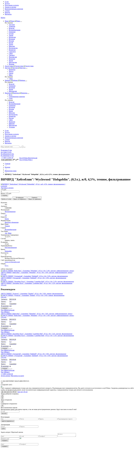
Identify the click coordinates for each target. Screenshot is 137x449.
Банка (7, 219)
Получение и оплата (12, 5)
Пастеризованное (11, 247)
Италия (11, 41)
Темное (7, 226)
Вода (10, 95)
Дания (11, 35)
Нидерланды (13, 48)
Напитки (8, 93)
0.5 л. (6, 265)
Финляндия (13, 57)
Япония (11, 64)
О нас (7, 1)
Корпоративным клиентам (14, 9)
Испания (12, 39)
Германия (12, 32)
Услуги (7, 3)
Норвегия (12, 50)
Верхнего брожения (11, 222)
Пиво (7, 21)
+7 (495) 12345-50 (7, 158)
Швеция (11, 123)
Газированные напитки (17, 96)
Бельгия (11, 28)
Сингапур (12, 51)
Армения (12, 26)
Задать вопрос (5, 376)
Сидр (10, 98)
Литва (11, 44)
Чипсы (11, 71)
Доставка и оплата (7, 188)
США (11, 53)
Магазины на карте (17, 376)
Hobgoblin (8, 251)
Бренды (7, 12)
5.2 (6, 215)
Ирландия (12, 37)
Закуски (8, 68)
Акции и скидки (10, 7)
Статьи (7, 10)
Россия (11, 118)
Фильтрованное (10, 211)
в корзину (4, 308)
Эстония (12, 127)
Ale (6, 233)
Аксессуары (9, 66)
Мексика (12, 46)
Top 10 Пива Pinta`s (25, 160)
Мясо (10, 75)
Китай (11, 42)
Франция (12, 59)
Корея (11, 111)
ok (2, 396)
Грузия (11, 33)
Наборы (8, 80)
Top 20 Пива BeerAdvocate (28, 158)
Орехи (11, 73)
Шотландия (13, 62)
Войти (3, 17)
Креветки (12, 69)
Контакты (8, 14)
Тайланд (12, 55)
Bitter (9, 233)
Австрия (12, 24)
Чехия (11, 60)
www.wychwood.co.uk (12, 262)
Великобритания (14, 30)
